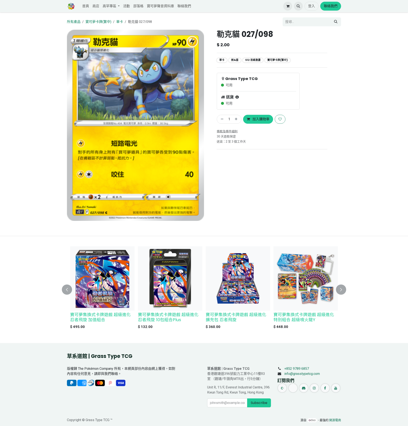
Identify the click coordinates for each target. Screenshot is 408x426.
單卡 (119, 22)
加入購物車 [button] (260, 119)
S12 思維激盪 (253, 60)
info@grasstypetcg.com (302, 374)
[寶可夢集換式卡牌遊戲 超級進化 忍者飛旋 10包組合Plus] (170, 278)
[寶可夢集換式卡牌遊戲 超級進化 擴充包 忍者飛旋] (238, 278)
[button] (298, 6)
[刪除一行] (221, 119)
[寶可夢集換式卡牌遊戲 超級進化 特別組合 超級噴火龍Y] (305, 278)
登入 (311, 6)
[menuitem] (86, 6)
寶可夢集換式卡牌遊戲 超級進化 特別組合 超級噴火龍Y (303, 317)
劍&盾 (234, 60)
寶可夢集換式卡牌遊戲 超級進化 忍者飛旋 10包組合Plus (168, 317)
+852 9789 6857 (296, 369)
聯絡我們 (330, 6)
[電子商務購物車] (287, 6)
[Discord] (303, 388)
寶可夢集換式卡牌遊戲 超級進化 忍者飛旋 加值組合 (100, 317)
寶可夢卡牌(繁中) (98, 22)
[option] (204, 289)
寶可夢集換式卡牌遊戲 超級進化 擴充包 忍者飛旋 (236, 317)
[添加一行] (237, 119)
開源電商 (335, 420)
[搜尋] (335, 21)
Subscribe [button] (259, 402)
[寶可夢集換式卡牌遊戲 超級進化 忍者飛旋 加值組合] (102, 278)
